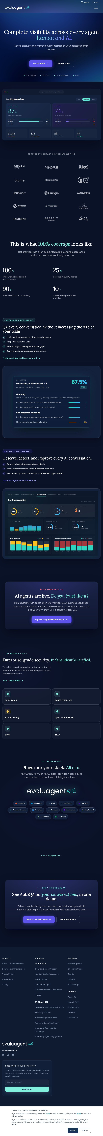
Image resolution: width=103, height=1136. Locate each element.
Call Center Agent (43, 984)
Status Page (73, 984)
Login (96, 2)
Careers (71, 1012)
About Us (72, 997)
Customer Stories (75, 969)
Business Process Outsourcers (48, 989)
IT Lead (38, 995)
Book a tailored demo (37, 919)
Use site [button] (73, 1130)
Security (71, 979)
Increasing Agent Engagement (48, 1036)
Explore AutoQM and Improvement (20, 358)
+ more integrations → (51, 856)
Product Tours (8, 974)
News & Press (74, 1002)
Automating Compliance (46, 1017)
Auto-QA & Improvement (13, 963)
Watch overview (68, 919)
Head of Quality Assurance (47, 974)
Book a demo (39, 63)
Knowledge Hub (75, 963)
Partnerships (73, 1007)
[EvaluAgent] (17, 8)
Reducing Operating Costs (47, 1023)
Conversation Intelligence (13, 969)
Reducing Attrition (43, 1012)
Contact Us (73, 1017)
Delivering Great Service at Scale (49, 1007)
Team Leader (41, 979)
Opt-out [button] (85, 1130)
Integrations (7, 979)
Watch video (64, 63)
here (48, 1114)
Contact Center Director (46, 969)
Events (71, 974)
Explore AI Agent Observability (18, 480)
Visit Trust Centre (11, 680)
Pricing (5, 984)
